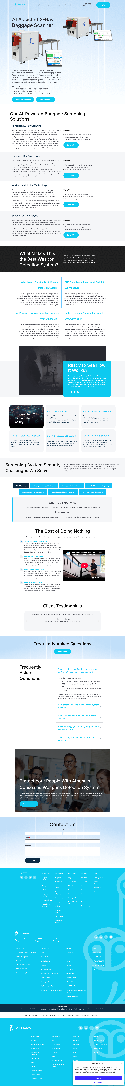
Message (28, 845)
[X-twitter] (26, 877)
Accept (98, 1078)
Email (27, 837)
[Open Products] (43, 5)
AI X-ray (17, 130)
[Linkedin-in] (21, 877)
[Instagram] (30, 877)
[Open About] (62, 5)
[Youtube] (34, 877)
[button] (121, 1063)
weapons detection (36, 190)
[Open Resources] (54, 5)
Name (27, 830)
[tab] (21, 485)
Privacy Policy (98, 1082)
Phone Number (68, 830)
